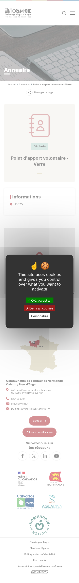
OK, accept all (40, 300)
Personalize (39, 316)
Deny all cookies (41, 308)
